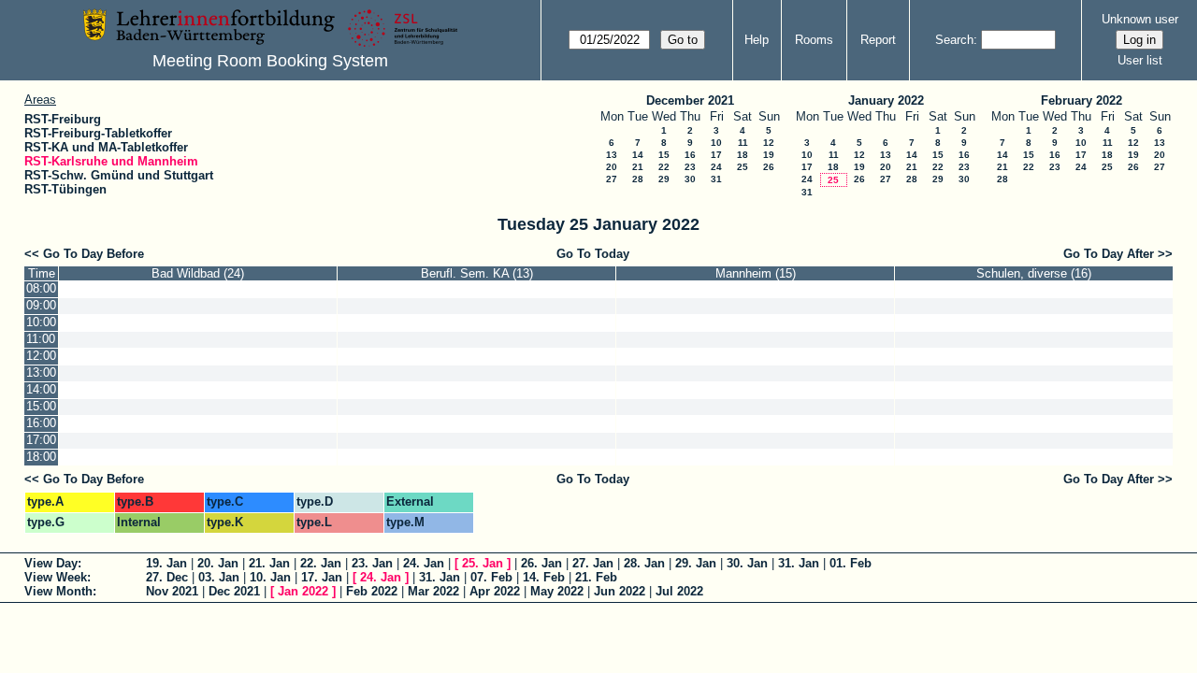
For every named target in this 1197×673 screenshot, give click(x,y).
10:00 (41, 322)
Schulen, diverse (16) (1033, 273)
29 (664, 179)
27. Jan (592, 563)
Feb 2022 (371, 591)
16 (690, 155)
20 (611, 167)
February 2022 (1081, 100)
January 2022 (886, 100)
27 (611, 179)
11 (743, 142)
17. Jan (321, 577)
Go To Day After (1108, 254)
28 (637, 179)
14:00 (41, 389)
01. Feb (850, 563)
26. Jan (541, 563)
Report (878, 40)
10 (716, 142)
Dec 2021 (234, 591)
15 (664, 155)
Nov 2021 (172, 591)
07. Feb (491, 577)
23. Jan (372, 563)
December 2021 (690, 100)
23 (690, 167)
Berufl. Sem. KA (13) (477, 273)
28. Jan (644, 563)
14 (637, 155)
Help (756, 40)
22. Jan (320, 563)
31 (716, 179)
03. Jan (218, 577)
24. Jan (423, 563)
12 (768, 142)
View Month (58, 591)
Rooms (814, 40)
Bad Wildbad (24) (197, 273)
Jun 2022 (619, 591)
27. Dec (167, 577)
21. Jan (269, 563)
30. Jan (747, 563)
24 (716, 167)
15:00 (41, 406)
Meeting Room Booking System (270, 60)
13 (611, 155)
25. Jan (482, 563)
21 (637, 167)
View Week (55, 577)
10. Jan (270, 577)
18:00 (41, 457)
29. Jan (695, 563)
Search (954, 40)
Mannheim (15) (755, 273)
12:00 (41, 356)
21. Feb (596, 577)
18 (742, 155)
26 (768, 167)
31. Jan (798, 563)
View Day (51, 563)
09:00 (41, 305)
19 (768, 155)
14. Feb (544, 577)
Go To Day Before (93, 254)
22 (664, 167)
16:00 (41, 423)
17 (716, 155)
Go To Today (592, 254)
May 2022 (557, 591)
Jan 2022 (303, 591)
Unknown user (1140, 19)
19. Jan (166, 563)
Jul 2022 (679, 591)
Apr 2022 (494, 591)
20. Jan (217, 563)
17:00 (41, 440)
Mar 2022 (433, 591)
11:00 (40, 339)
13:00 (41, 372)
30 (690, 179)
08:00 (41, 288)
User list (1140, 60)
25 (742, 167)
